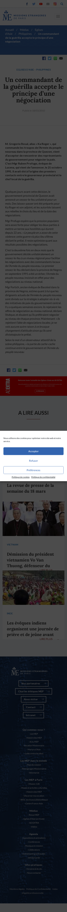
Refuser (33, 460)
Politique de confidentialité (43, 477)
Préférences (33, 470)
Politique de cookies (21, 477)
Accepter (33, 451)
